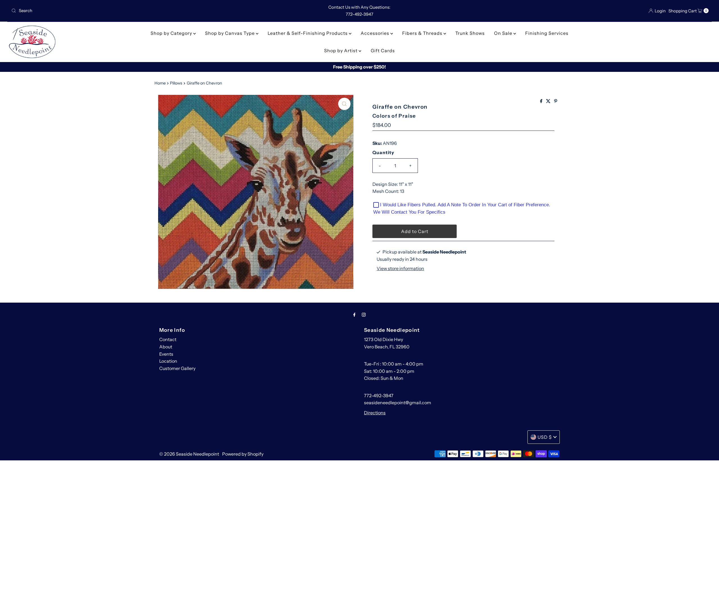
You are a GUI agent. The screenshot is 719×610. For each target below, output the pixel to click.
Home (160, 83)
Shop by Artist (341, 50)
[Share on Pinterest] (555, 101)
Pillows (176, 83)
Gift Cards (383, 50)
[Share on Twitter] (548, 101)
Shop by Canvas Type (230, 33)
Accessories (375, 33)
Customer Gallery (177, 368)
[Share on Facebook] (541, 101)
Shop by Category (172, 33)
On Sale (503, 33)
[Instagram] (364, 314)
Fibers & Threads (422, 33)
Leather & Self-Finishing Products (308, 33)
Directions (375, 412)
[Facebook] (354, 314)
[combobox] (124, 10)
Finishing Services (546, 33)
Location (168, 361)
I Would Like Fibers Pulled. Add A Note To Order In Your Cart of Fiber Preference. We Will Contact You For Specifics (461, 208)
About (165, 346)
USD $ (545, 437)
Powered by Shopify (242, 454)
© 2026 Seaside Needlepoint (189, 454)
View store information (400, 268)
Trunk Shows (470, 33)
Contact (167, 339)
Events (166, 354)
